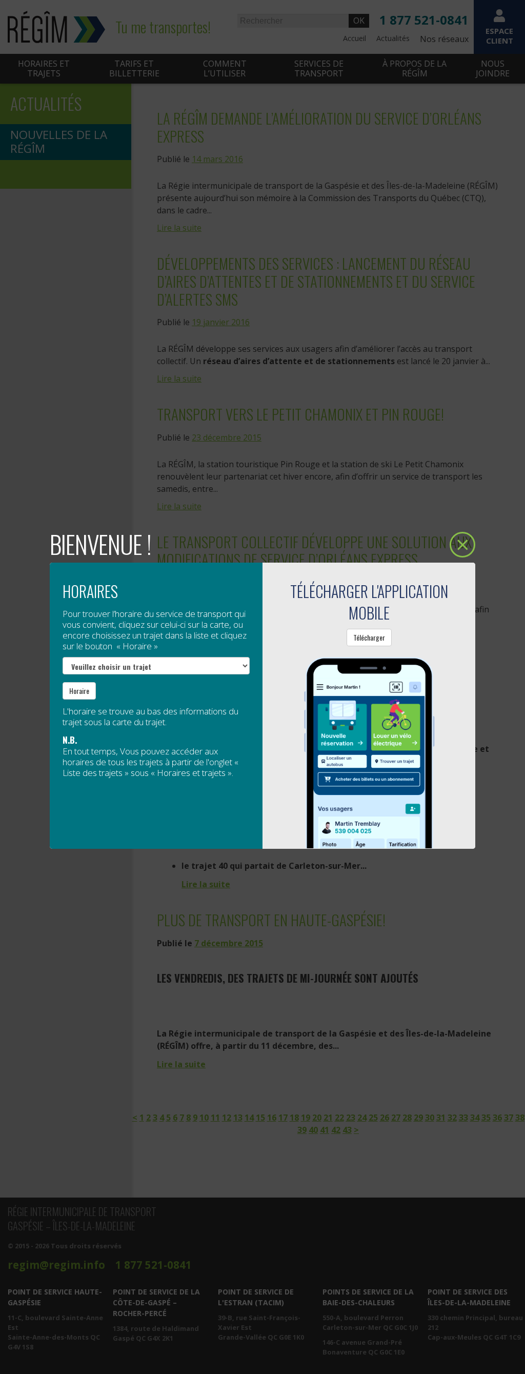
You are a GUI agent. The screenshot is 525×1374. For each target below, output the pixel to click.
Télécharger (369, 637)
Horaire (79, 690)
